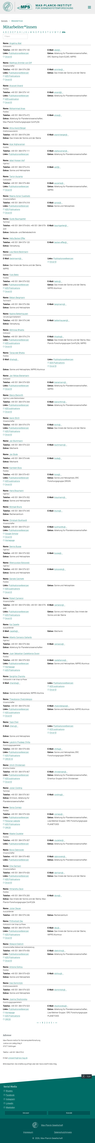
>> (56, 1023)
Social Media (10, 1086)
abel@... (57, 50)
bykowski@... (60, 569)
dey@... (57, 928)
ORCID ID (9, 759)
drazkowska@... (61, 1006)
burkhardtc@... (60, 527)
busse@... (58, 553)
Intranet (26, 1113)
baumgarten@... (61, 225)
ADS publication (12, 99)
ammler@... (59, 69)
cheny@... (14, 726)
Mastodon (10, 1107)
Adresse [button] (7, 1035)
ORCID (8, 827)
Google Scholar (11, 534)
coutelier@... (59, 840)
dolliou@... (59, 973)
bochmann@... (60, 445)
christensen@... (61, 772)
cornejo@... (59, 814)
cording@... (59, 794)
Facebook (10, 1095)
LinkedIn (9, 1103)
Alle (63, 32)
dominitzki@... (60, 990)
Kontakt (69, 1113)
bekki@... (58, 281)
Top (89, 1076)
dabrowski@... (60, 856)
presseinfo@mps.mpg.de (17, 1058)
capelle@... (14, 631)
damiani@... (59, 873)
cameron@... (59, 605)
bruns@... (58, 511)
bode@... (58, 458)
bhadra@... (59, 336)
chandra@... (15, 683)
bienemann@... (60, 382)
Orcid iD (8, 592)
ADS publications (12, 343)
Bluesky (9, 1091)
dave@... (58, 895)
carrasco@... (59, 644)
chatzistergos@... (61, 706)
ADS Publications (12, 76)
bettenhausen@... (62, 320)
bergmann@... (60, 304)
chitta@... (58, 749)
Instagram (10, 1099)
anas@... (58, 115)
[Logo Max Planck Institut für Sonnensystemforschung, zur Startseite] (43, 6)
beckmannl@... (16, 258)
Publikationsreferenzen (19, 53)
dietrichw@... (60, 951)
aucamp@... (59, 183)
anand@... (58, 92)
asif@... (57, 167)
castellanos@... (61, 660)
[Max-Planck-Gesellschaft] (36, 1125)
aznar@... (58, 203)
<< (38, 1023)
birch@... (58, 425)
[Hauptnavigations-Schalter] (89, 7)
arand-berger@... (61, 135)
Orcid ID (8, 57)
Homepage (10, 540)
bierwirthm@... (60, 402)
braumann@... (60, 497)
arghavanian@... (61, 151)
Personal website (12, 821)
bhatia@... (14, 359)
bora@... (58, 474)
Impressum (28, 1132)
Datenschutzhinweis (63, 1132)
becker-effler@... (61, 242)
